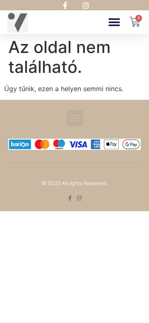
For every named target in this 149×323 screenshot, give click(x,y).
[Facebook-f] (69, 198)
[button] (114, 22)
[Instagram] (79, 198)
